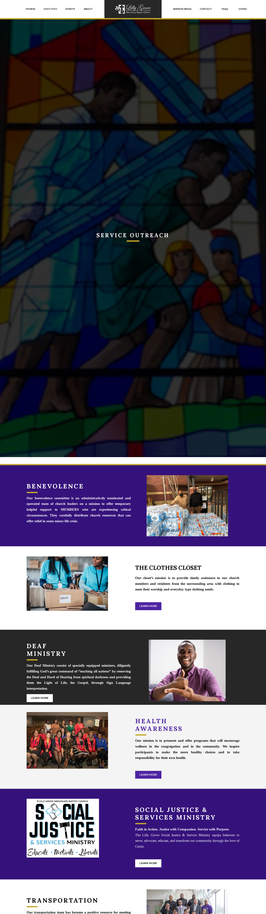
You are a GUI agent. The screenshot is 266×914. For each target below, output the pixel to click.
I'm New (30, 9)
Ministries (50, 9)
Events (70, 9)
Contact (206, 9)
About (88, 9)
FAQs (225, 9)
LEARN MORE (148, 606)
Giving (242, 9)
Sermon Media (182, 9)
